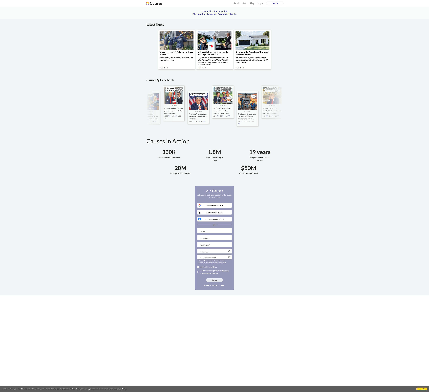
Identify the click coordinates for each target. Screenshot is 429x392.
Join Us (275, 3)
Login (222, 285)
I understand (421, 389)
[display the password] (229, 251)
